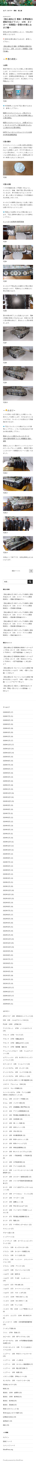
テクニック (6, 1228)
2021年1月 (6, 983)
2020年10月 (7, 996)
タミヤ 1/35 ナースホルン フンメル (16, 1194)
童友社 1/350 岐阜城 (11, 1396)
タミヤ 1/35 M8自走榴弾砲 (13, 1147)
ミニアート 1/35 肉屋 (11, 1372)
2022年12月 (7, 890)
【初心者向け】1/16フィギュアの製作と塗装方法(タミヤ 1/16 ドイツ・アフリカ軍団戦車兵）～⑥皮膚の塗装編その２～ (18, 614)
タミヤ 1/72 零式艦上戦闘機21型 (15, 1216)
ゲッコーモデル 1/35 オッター (14, 1068)
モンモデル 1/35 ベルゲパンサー (15, 1380)
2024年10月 (7, 801)
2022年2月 (6, 931)
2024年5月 (6, 821)
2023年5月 (6, 870)
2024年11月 (7, 797)
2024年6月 (6, 817)
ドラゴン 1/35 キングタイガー (14, 1247)
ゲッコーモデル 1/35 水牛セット (15, 1076)
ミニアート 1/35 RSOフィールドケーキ (17, 1354)
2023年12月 (7, 842)
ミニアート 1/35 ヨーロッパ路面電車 (16, 1364)
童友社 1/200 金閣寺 (11, 1392)
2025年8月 (6, 761)
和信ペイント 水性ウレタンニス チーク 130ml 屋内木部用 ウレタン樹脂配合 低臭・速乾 (17, 438)
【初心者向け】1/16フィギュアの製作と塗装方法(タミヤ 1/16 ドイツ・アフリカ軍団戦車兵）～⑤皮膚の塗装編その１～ (18, 623)
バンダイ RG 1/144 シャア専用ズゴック (18, 1309)
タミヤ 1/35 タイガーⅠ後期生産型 (15, 1177)
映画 (4, 1388)
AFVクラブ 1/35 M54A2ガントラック (16, 1016)
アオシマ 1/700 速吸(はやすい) (14, 1043)
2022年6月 (6, 914)
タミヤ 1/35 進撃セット (12, 1202)
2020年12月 (7, 987)
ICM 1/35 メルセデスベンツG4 (14, 1020)
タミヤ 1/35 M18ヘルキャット (14, 1139)
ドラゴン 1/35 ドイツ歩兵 (12, 1255)
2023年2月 (6, 882)
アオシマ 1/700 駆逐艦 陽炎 (14, 1047)
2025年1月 (6, 789)
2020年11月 (7, 991)
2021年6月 (6, 963)
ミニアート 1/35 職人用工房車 (14, 1368)
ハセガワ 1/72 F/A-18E (11, 1285)
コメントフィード (9, 1445)
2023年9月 (6, 854)
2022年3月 (6, 927)
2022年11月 (7, 894)
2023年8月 (6, 858)
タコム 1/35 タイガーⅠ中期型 (14, 1099)
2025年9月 (6, 757)
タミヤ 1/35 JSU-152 (11, 1131)
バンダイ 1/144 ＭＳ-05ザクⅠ (14, 1301)
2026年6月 (6, 720)
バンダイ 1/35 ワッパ (11, 1305)
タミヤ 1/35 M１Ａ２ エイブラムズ (15, 1151)
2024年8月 (6, 809)
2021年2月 (6, 979)
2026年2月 (6, 736)
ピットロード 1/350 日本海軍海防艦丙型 (17, 1322)
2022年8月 (6, 906)
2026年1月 (6, 740)
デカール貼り (7, 1233)
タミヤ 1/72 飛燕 (9, 1220)
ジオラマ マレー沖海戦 (11, 1088)
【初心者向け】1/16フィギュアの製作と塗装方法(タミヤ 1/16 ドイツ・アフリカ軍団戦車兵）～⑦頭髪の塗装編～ (18, 605)
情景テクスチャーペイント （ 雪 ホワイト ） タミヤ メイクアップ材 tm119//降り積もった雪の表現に (18, 115)
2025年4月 (6, 777)
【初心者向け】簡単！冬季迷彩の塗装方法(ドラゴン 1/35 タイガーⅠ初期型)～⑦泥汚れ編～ (17, 48)
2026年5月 (6, 724)
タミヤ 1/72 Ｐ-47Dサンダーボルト (15, 1224)
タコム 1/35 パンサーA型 (12, 1103)
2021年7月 (6, 959)
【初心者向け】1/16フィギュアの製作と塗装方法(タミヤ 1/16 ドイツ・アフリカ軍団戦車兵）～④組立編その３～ (18, 632)
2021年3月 (6, 975)
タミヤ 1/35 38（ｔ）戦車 (12, 1123)
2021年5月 (6, 967)
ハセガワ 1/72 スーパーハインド (15, 1288)
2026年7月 (6, 716)
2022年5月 (6, 919)
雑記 (4, 1425)
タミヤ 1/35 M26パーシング (13, 1143)
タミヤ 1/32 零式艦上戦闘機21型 (15, 1115)
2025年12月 (7, 744)
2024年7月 (6, 813)
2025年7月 (6, 765)
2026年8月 (6, 712)
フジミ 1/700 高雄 (10, 1332)
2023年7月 (6, 862)
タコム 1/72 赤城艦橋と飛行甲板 (15, 1107)
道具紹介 (6, 1421)
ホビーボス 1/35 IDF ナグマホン (15, 1336)
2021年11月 (7, 943)
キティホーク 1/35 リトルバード (15, 1064)
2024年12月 (7, 793)
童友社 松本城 (8, 1401)
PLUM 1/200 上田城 (10, 1024)
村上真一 (29, 661)
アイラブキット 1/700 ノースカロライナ (17, 1028)
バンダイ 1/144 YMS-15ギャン (14, 1297)
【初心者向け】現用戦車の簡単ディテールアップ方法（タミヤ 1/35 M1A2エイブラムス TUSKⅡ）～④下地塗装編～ (18, 650)
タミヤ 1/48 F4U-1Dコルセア (13, 1206)
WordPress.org (8, 1449)
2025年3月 (6, 781)
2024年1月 (6, 838)
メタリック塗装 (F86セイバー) (13, 1376)
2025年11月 (7, 748)
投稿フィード (7, 1441)
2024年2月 (6, 833)
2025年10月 (7, 753)
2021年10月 (7, 947)
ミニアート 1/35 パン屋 (12, 1360)
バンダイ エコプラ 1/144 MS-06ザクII (17, 1315)
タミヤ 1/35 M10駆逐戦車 (12, 1135)
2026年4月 (6, 728)
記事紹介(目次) (8, 1417)
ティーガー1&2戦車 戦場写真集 (13, 221)
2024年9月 (6, 805)
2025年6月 (6, 769)
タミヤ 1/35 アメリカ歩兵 (12, 1166)
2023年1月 (6, 886)
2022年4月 (6, 923)
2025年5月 (6, 773)
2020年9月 (6, 1000)
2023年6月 (6, 866)
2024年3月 (6, 829)
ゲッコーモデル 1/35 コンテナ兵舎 (15, 1072)
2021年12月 (7, 939)
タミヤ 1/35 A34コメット (12, 1127)
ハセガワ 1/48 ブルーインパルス (15, 1270)
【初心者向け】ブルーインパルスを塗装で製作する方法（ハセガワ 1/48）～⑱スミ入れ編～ (18, 670)
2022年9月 (6, 902)
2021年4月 (6, 971)
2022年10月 (7, 898)
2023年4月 (6, 874)
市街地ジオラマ (8, 1384)
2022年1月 (6, 935)
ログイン (6, 1437)
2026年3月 (6, 732)
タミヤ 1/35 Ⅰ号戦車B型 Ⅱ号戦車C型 (17, 1155)
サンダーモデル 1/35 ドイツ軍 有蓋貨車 (16, 1080)
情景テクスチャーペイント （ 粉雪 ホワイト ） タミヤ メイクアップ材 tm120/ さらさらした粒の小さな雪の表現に (18, 125)
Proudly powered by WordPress (13, 1460)
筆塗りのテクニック (9, 1409)
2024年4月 (6, 825)
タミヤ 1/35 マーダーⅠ (12, 1198)
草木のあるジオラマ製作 (11, 1413)
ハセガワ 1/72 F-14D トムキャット (17, 1278)
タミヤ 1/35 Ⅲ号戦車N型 (12, 1162)
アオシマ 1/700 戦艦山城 (12, 1039)
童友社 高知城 (8, 1405)
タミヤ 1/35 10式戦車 (11, 1119)
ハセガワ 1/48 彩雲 (10, 1274)
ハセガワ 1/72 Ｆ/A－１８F (13, 1293)
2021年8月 (6, 955)
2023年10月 (7, 850)
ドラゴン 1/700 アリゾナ (12, 1266)
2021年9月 (6, 951)
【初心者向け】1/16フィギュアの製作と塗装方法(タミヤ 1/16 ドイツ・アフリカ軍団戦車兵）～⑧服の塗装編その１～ (18, 596)
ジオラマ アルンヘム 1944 (13, 1084)
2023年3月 (6, 878)
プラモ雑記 (9, 3)
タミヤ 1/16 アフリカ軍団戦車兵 (15, 1111)
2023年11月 (7, 846)
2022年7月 (6, 910)
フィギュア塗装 (8, 1328)
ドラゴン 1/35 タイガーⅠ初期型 (15, 1251)
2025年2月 (6, 785)
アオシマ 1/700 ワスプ (11, 1035)
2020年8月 (6, 1004)
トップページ (7, 1237)
